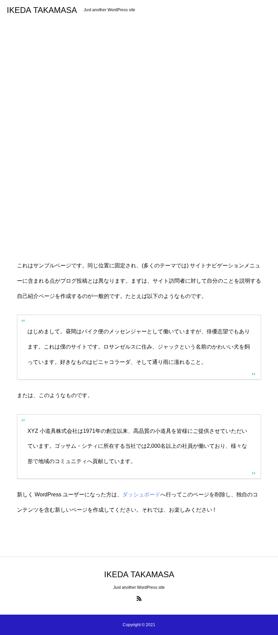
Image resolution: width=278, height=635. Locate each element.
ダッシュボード (141, 494)
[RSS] (139, 598)
